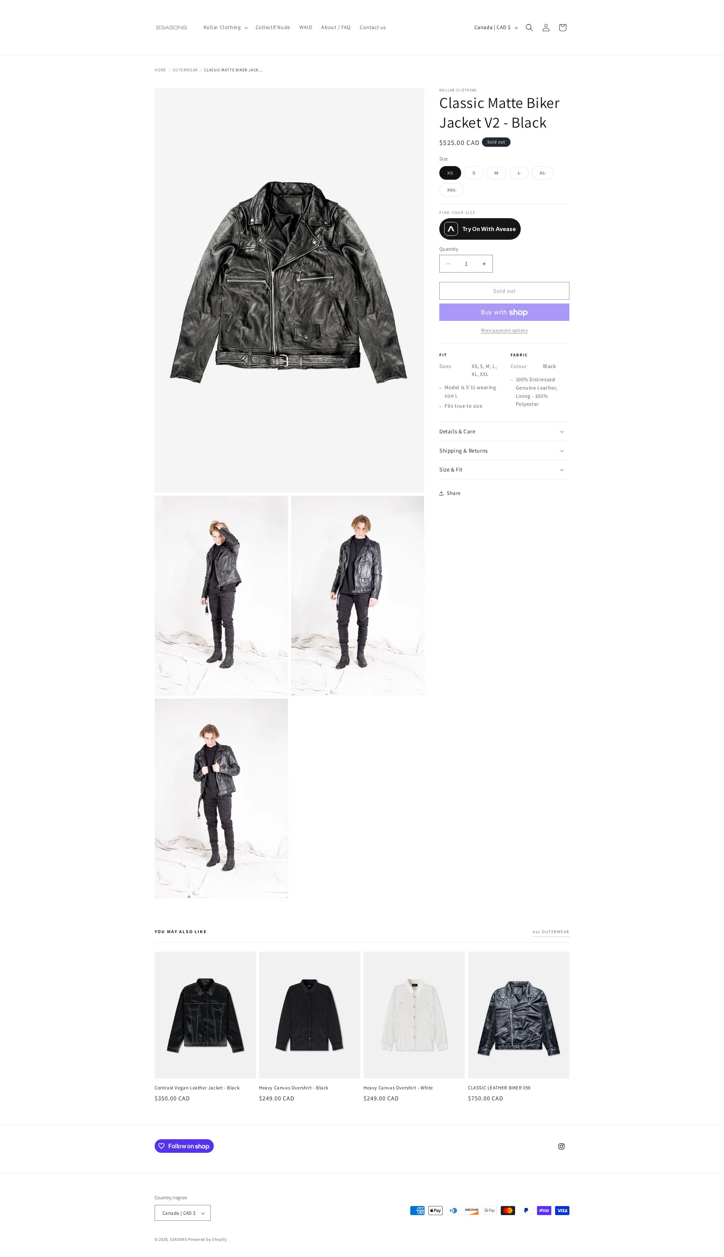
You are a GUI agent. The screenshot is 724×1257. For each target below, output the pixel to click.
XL (547, 174)
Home (160, 69)
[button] (225, 27)
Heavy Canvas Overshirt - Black (293, 1088)
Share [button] (454, 493)
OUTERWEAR (185, 69)
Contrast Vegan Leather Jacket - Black (197, 1088)
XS (454, 174)
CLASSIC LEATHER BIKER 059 (499, 1088)
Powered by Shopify (207, 1239)
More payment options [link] (504, 330)
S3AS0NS (178, 1239)
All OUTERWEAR (551, 931)
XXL (455, 191)
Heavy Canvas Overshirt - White (398, 1088)
